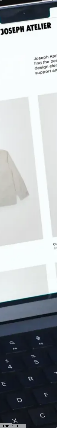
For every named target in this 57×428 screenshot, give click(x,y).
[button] (56, 0)
